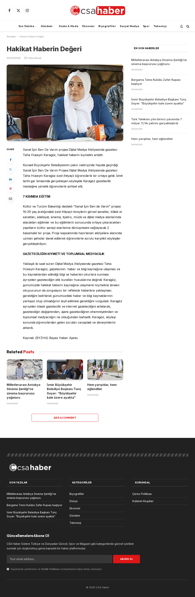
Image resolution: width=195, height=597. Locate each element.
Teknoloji (160, 26)
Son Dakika (26, 26)
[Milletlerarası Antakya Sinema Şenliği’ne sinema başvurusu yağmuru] (25, 369)
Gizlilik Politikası (50, 569)
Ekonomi (88, 26)
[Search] (187, 26)
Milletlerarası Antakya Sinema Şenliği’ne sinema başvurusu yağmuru (23, 391)
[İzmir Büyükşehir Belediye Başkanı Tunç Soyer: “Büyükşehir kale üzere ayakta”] (65, 369)
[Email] (10, 198)
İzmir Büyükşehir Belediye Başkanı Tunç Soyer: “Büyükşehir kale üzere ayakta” (64, 391)
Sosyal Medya (129, 26)
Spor (146, 26)
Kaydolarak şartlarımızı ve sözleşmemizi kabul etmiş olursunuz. (56, 569)
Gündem (47, 26)
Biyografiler (107, 26)
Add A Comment (65, 417)
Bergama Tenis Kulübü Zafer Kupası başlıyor (156, 82)
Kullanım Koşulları (142, 501)
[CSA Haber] (97, 10)
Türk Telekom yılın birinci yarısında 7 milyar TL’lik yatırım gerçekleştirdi (156, 121)
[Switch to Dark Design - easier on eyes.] (181, 26)
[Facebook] (10, 159)
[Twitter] (10, 169)
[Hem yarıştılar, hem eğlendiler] (105, 369)
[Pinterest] (10, 189)
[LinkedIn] (10, 179)
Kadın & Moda (68, 26)
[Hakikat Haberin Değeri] (65, 103)
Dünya (74, 501)
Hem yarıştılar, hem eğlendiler (102, 387)
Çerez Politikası (142, 493)
